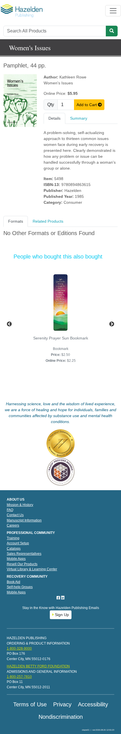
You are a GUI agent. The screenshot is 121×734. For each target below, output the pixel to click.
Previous (9, 324)
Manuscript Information (24, 520)
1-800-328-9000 (19, 648)
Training (13, 538)
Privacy (62, 704)
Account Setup (18, 543)
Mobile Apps (16, 559)
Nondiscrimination (61, 717)
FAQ (10, 510)
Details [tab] (54, 118)
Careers (13, 525)
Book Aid (13, 582)
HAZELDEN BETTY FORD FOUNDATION (38, 666)
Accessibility (93, 704)
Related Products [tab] (48, 221)
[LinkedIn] (62, 597)
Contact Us (15, 515)
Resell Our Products (22, 564)
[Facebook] (59, 597)
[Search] (112, 31)
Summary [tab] (78, 118)
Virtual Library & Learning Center (32, 569)
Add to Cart (87, 104)
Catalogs (14, 549)
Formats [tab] (15, 221)
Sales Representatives (24, 554)
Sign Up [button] (61, 614)
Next (112, 324)
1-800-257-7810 (19, 677)
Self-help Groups (20, 587)
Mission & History (20, 505)
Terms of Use (30, 704)
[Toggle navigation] (113, 10)
